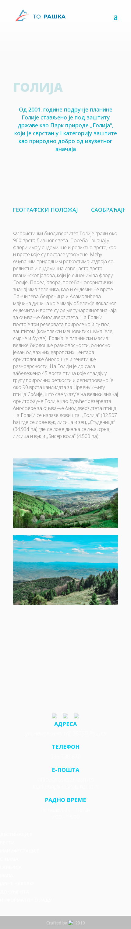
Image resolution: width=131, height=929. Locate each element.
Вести (7, 842)
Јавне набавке (17, 883)
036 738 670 (65, 756)
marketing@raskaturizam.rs (65, 786)
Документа (14, 892)
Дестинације (16, 834)
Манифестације (19, 851)
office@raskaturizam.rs (65, 779)
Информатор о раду (26, 900)
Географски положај (45, 209)
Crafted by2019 (65, 923)
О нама (9, 859)
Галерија (11, 867)
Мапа (6, 875)
